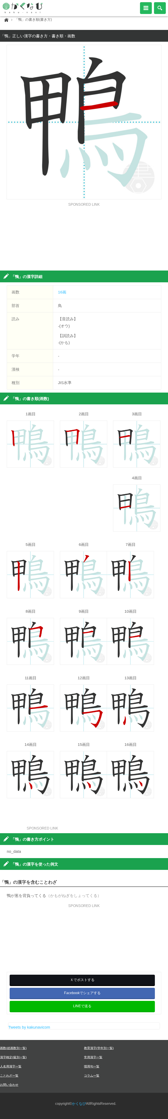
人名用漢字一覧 (10, 1066)
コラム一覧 (91, 1075)
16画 (62, 292)
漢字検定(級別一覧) (13, 1057)
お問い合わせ (9, 1084)
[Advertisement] (84, 236)
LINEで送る (82, 1006)
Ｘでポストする (82, 980)
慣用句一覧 (91, 1066)
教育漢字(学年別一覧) (99, 1048)
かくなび (79, 1103)
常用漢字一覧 (93, 1057)
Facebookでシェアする (82, 993)
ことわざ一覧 (9, 1075)
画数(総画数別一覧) (13, 1048)
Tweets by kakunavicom (29, 1027)
